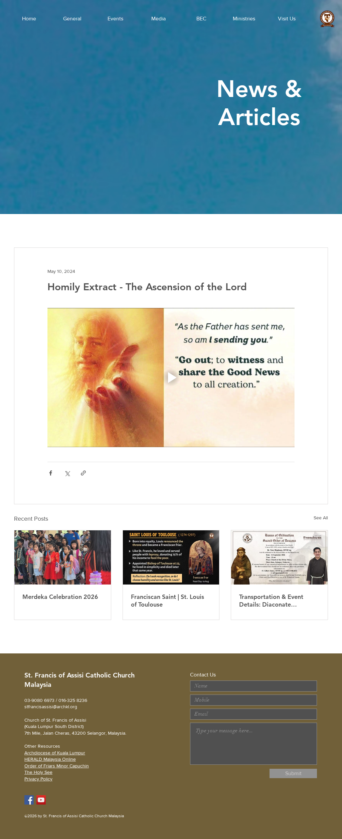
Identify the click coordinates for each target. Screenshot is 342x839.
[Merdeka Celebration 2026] (62, 557)
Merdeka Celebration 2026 (60, 597)
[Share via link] (83, 473)
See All (321, 517)
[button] (72, 19)
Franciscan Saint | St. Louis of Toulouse (167, 600)
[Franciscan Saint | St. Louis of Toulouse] (171, 557)
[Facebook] (29, 800)
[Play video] (171, 377)
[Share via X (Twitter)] (67, 473)
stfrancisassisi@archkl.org (50, 706)
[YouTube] (41, 800)
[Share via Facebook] (50, 473)
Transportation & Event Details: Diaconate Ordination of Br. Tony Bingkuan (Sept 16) (271, 600)
